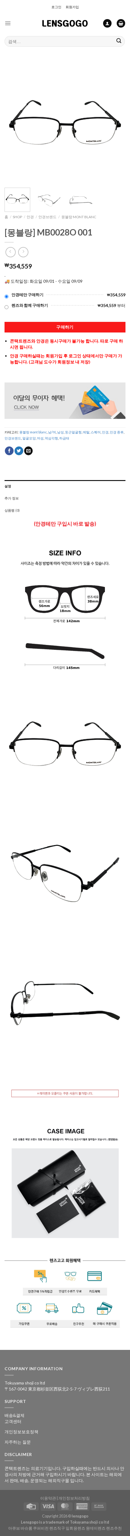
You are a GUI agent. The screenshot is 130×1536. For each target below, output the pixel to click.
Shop (17, 217)
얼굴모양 (29, 438)
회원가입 (72, 7)
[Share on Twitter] (19, 451)
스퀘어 (96, 432)
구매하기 (65, 327)
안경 (30, 217)
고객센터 (13, 1421)
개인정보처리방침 (74, 1498)
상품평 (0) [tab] (12, 510)
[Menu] (8, 23)
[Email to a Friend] (28, 451)
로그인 (56, 7)
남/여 (52, 432)
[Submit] (119, 41)
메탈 (86, 432)
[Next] (115, 122)
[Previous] (14, 122)
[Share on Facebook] (9, 451)
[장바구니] (121, 23)
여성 (40, 438)
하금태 (64, 438)
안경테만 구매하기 (27, 294)
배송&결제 (14, 1415)
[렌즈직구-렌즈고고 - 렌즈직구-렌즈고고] (65, 23)
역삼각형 (51, 438)
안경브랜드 (47, 217)
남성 (60, 432)
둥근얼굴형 (73, 432)
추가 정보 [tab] (12, 498)
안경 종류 (117, 432)
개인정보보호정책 (21, 1431)
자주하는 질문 (18, 1441)
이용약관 (48, 1498)
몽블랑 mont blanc (78, 217)
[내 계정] (107, 23)
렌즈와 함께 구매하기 (29, 305)
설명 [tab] (8, 486)
